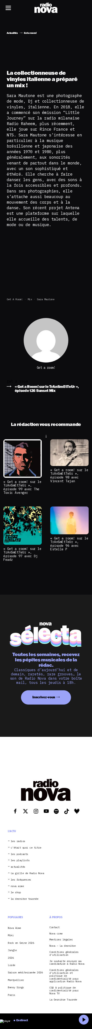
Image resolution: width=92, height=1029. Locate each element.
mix (30, 299)
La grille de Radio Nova (27, 873)
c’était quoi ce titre (26, 847)
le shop (16, 892)
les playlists (20, 860)
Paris (11, 995)
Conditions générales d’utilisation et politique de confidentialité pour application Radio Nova (65, 976)
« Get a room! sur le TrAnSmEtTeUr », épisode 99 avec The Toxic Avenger (22, 487)
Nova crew (56, 933)
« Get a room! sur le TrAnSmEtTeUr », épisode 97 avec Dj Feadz (22, 554)
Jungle (12, 950)
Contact (54, 927)
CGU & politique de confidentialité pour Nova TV (63, 990)
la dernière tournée (24, 898)
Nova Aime (14, 928)
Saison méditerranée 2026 (25, 972)
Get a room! (15, 299)
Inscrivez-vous (43, 697)
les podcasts (19, 854)
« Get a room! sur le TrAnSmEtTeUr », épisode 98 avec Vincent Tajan (69, 475)
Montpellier (16, 980)
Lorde (11, 965)
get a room (17, 381)
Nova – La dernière (62, 945)
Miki (11, 935)
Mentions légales (61, 939)
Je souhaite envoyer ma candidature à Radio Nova (66, 963)
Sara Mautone (45, 299)
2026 (11, 957)
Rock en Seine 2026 (21, 942)
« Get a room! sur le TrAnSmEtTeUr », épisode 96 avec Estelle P (69, 543)
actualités (18, 866)
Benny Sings (16, 987)
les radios (18, 841)
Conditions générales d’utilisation (63, 953)
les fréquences (21, 879)
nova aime (17, 886)
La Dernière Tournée (63, 999)
